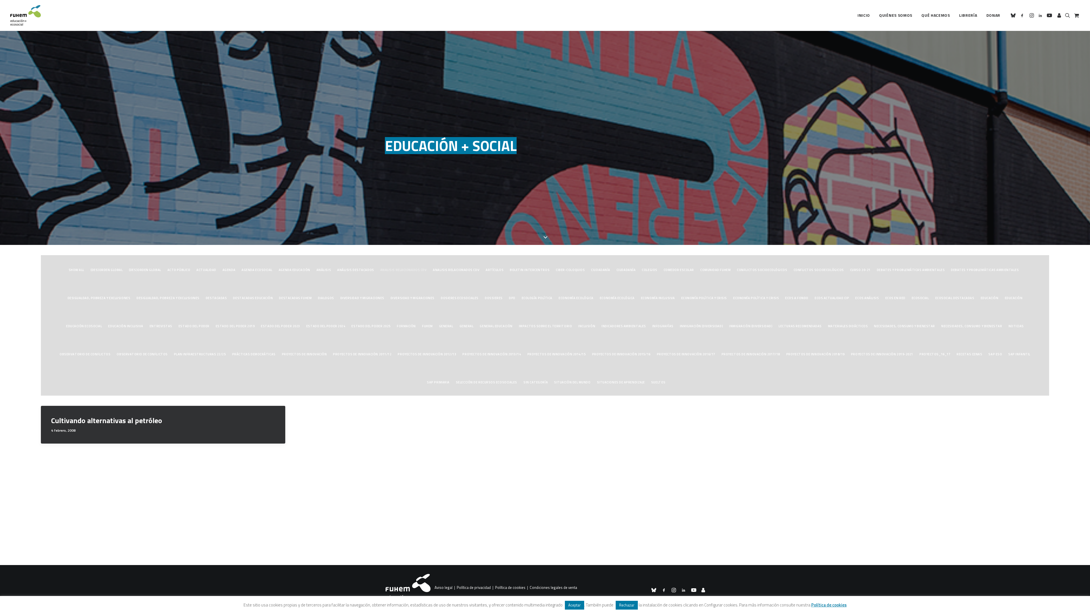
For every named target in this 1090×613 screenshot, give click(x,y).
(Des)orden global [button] (107, 270)
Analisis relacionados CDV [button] (403, 270)
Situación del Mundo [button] (572, 382)
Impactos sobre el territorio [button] (545, 326)
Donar (993, 15)
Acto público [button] (178, 270)
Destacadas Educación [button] (253, 298)
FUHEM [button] (427, 326)
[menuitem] (864, 15)
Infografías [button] (663, 326)
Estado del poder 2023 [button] (280, 326)
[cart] (1076, 15)
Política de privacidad (474, 588)
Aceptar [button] (574, 605)
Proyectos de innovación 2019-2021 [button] (882, 354)
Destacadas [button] (216, 298)
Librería (968, 15)
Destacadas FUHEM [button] (295, 298)
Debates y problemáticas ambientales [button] (911, 270)
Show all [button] (76, 270)
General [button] (446, 326)
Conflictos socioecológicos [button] (762, 270)
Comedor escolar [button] (679, 270)
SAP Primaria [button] (438, 382)
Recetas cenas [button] (969, 354)
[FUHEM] (25, 15)
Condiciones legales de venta (553, 588)
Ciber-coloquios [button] (570, 270)
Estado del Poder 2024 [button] (325, 326)
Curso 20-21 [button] (860, 270)
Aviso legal (443, 588)
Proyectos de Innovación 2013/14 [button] (491, 354)
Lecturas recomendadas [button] (800, 326)
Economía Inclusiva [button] (658, 298)
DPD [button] (512, 298)
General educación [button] (496, 326)
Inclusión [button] (586, 326)
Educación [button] (990, 298)
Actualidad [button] (206, 270)
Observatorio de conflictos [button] (85, 354)
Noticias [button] (1016, 326)
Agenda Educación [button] (294, 270)
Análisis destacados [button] (355, 270)
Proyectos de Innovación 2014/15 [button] (556, 354)
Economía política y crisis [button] (704, 298)
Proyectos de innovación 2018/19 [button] (815, 354)
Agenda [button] (229, 270)
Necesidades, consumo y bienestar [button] (904, 326)
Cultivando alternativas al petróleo (106, 420)
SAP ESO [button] (995, 354)
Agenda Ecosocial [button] (257, 270)
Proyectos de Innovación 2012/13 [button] (427, 354)
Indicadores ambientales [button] (623, 326)
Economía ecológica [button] (576, 298)
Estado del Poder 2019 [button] (235, 326)
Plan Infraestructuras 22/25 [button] (200, 354)
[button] (1014, 15)
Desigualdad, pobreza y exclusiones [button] (99, 298)
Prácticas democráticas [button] (254, 354)
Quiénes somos (895, 15)
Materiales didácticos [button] (848, 326)
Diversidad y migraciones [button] (362, 298)
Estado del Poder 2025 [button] (371, 326)
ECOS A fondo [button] (796, 298)
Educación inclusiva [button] (125, 326)
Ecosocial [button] (920, 298)
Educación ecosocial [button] (84, 326)
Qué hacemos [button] (935, 15)
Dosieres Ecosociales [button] (460, 298)
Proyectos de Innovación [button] (304, 354)
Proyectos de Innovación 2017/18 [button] (751, 354)
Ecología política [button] (537, 298)
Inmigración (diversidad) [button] (701, 326)
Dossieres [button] (494, 298)
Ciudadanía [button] (600, 270)
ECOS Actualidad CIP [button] (832, 298)
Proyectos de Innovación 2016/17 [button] (686, 354)
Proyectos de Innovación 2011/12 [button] (362, 354)
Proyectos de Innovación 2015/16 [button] (621, 354)
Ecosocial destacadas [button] (954, 298)
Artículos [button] (495, 270)
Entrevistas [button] (161, 326)
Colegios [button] (649, 270)
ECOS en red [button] (895, 298)
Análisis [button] (323, 270)
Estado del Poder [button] (194, 326)
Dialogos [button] (326, 298)
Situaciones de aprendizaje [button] (621, 382)
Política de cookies (510, 588)
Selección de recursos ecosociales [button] (486, 382)
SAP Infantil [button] (1019, 354)
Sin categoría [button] (535, 382)
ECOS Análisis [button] (867, 298)
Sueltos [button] (658, 382)
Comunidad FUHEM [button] (715, 270)
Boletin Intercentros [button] (530, 270)
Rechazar (626, 605)
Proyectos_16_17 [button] (934, 354)
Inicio (864, 15)
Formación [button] (406, 326)
